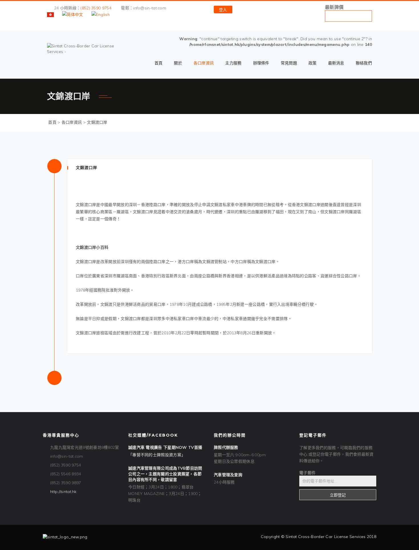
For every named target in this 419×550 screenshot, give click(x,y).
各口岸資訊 (204, 63)
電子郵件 (307, 472)
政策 (312, 63)
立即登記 (338, 495)
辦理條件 (261, 63)
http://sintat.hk (63, 491)
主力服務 (233, 63)
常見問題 (289, 63)
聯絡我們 (364, 63)
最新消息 (336, 63)
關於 (178, 63)
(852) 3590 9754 (95, 8)
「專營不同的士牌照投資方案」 (156, 454)
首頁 (158, 63)
